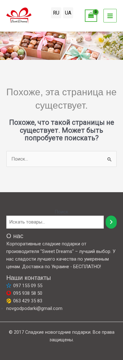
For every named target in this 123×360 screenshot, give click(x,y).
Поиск (61, 212)
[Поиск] (111, 222)
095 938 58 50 (27, 293)
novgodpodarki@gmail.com (34, 308)
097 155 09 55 (27, 285)
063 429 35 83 (27, 301)
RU (56, 13)
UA (68, 13)
